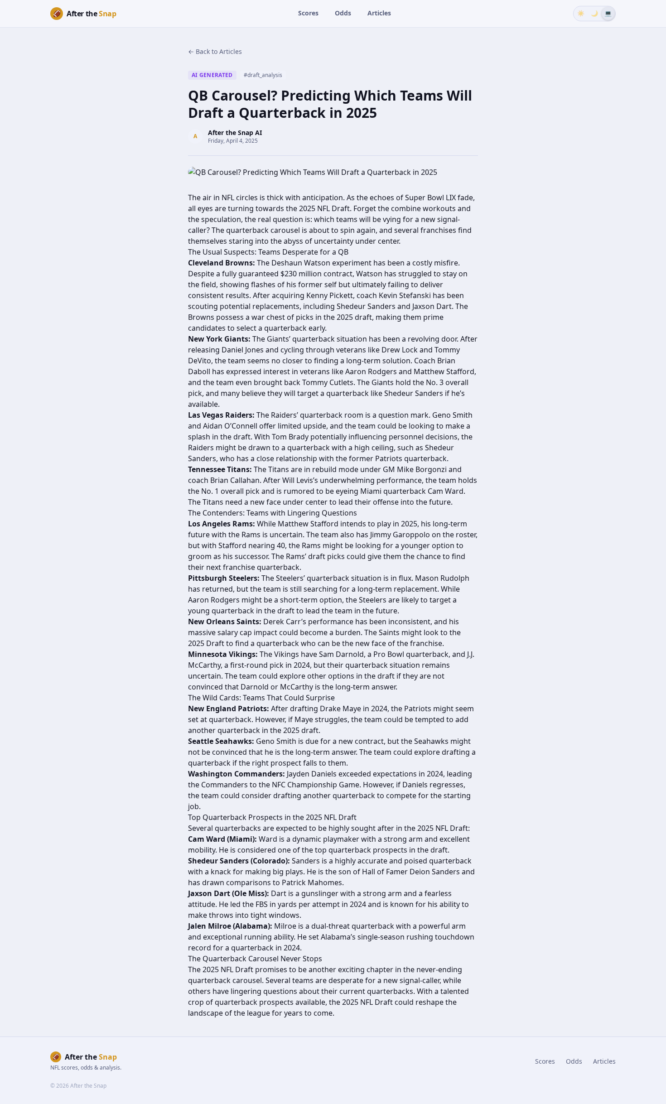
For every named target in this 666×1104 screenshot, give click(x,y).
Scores (308, 13)
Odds (343, 13)
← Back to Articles (215, 51)
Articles (379, 13)
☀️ (580, 13)
